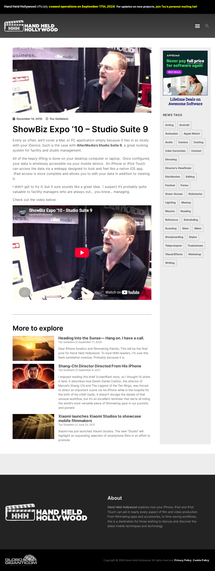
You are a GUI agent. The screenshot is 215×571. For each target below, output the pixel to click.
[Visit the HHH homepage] (56, 512)
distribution (172, 176)
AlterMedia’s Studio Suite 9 (99, 145)
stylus (193, 237)
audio (169, 142)
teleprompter (173, 245)
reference (171, 219)
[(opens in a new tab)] (33, 388)
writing (170, 262)
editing (190, 176)
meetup (186, 202)
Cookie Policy (201, 560)
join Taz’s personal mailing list (176, 6)
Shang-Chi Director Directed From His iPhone (99, 366)
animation (171, 133)
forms (184, 185)
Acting (169, 125)
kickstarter (195, 193)
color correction (175, 150)
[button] (198, 26)
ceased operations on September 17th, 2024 (82, 6)
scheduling (191, 219)
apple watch (192, 133)
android (184, 125)
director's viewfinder (178, 168)
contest (196, 150)
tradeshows (195, 245)
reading (186, 211)
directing (171, 159)
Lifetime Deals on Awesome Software (185, 101)
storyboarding (174, 237)
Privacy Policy (182, 560)
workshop (194, 254)
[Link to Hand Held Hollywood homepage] (31, 26)
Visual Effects (174, 254)
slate (185, 228)
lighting (170, 202)
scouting (171, 228)
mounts (170, 211)
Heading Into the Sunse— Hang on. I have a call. (101, 338)
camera (183, 142)
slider (197, 228)
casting (198, 142)
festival (170, 185)
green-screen (174, 193)
